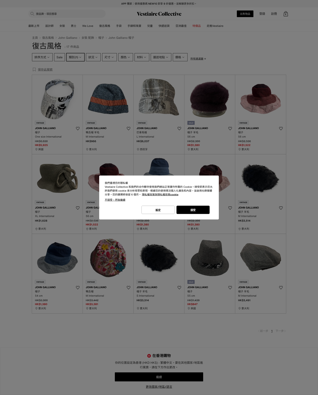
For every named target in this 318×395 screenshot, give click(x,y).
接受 (193, 210)
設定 (158, 210)
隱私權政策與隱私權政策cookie (160, 195)
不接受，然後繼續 (115, 200)
